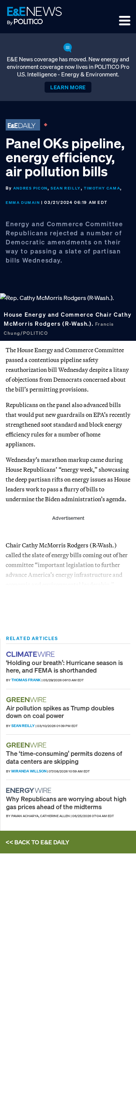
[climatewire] (31, 654)
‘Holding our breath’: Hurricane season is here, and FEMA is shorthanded (64, 666)
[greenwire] (27, 699)
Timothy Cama (102, 188)
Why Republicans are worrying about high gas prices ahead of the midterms (66, 802)
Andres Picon (30, 188)
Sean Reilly (66, 188)
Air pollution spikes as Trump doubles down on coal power (60, 712)
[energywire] (29, 790)
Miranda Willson (28, 771)
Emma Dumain (23, 202)
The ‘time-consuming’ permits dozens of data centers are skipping (64, 757)
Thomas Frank (26, 680)
